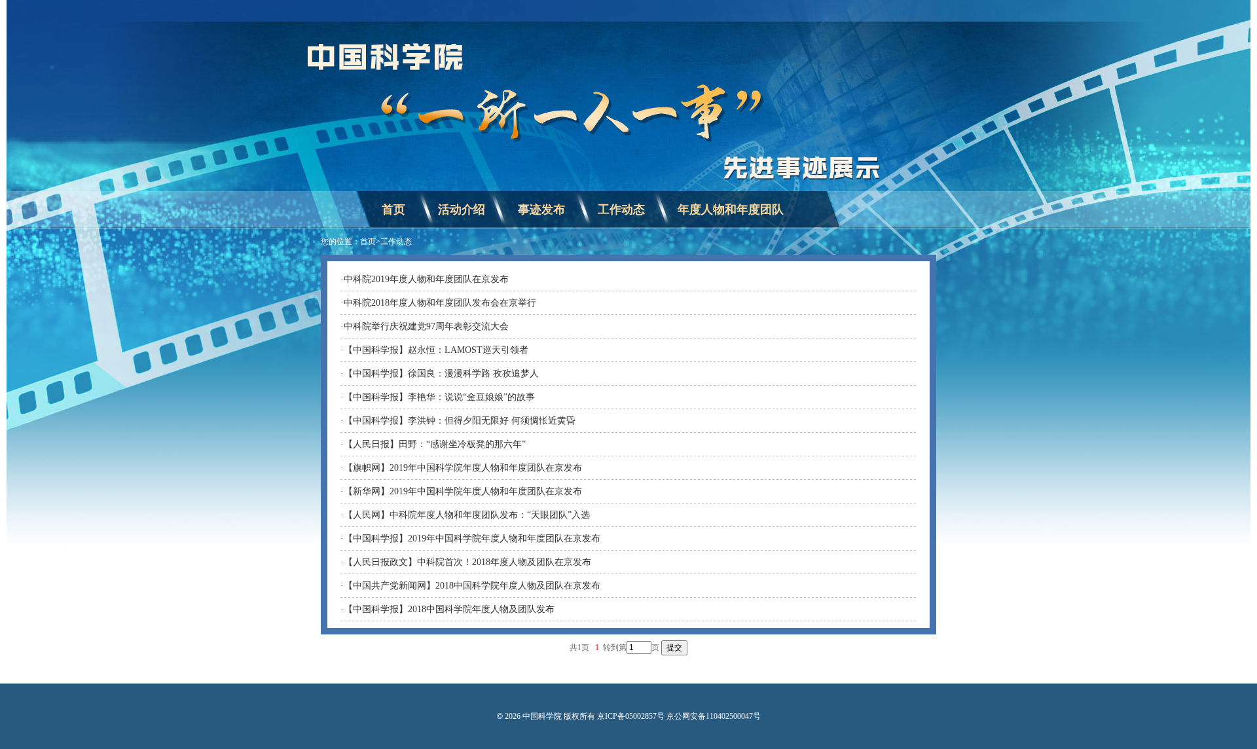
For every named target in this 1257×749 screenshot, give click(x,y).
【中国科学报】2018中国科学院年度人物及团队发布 (449, 609)
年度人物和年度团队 (731, 209)
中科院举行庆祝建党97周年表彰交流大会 (426, 326)
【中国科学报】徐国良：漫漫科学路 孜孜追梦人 (441, 373)
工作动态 (621, 209)
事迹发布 (541, 209)
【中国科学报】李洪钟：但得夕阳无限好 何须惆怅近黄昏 (459, 421)
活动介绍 (461, 209)
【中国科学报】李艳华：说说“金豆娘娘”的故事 (439, 397)
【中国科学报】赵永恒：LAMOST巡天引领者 (436, 350)
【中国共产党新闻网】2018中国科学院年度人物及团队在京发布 (472, 586)
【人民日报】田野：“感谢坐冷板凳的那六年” (435, 444)
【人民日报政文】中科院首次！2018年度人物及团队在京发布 (467, 562)
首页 (393, 209)
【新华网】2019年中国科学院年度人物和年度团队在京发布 (463, 491)
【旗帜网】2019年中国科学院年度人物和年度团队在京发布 (463, 468)
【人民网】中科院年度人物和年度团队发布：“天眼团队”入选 (467, 515)
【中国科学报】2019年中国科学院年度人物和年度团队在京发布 (472, 538)
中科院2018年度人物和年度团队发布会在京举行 (440, 303)
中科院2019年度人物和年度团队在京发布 (426, 279)
